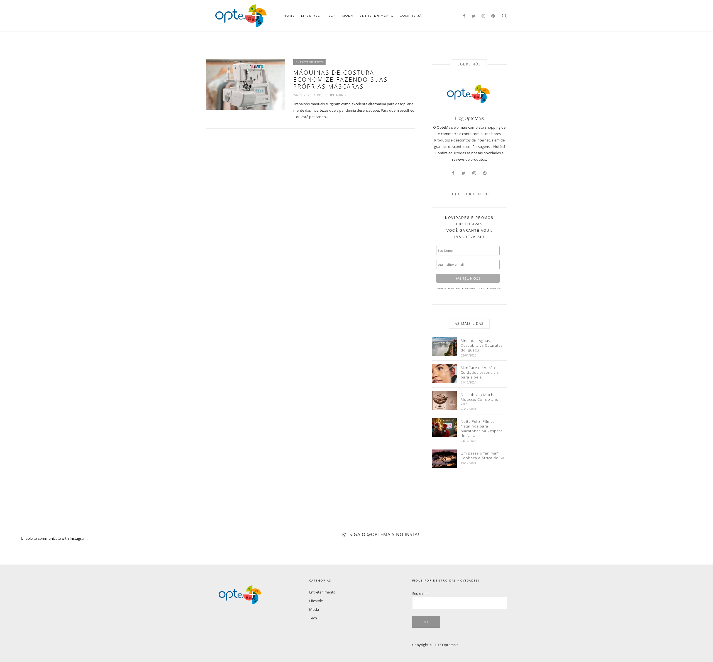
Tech (331, 15)
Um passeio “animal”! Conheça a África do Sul (483, 455)
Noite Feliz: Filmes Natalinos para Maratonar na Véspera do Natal (482, 428)
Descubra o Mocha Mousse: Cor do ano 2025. (480, 399)
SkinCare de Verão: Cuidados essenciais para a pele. (480, 372)
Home (289, 15)
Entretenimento (377, 15)
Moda (347, 15)
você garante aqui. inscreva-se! (469, 227)
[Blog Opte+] (241, 15)
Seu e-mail (420, 593)
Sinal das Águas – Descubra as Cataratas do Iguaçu (482, 345)
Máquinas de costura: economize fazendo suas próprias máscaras (340, 79)
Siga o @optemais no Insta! (384, 534)
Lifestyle (310, 15)
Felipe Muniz (336, 95)
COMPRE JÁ (411, 15)
